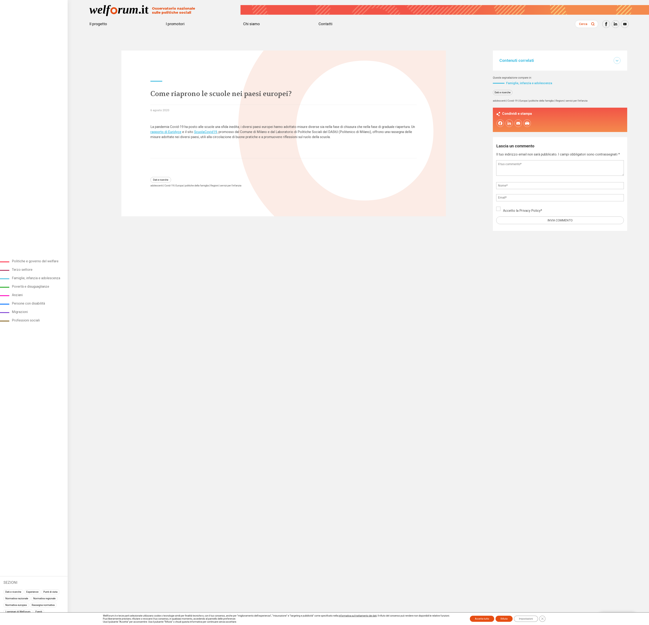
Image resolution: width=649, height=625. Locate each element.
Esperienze (32, 591)
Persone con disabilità (28, 303)
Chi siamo (251, 24)
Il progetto (98, 24)
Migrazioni (20, 312)
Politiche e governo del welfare (35, 261)
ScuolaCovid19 (205, 132)
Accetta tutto (482, 618)
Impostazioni (526, 618)
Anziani (17, 295)
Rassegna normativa (43, 605)
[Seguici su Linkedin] (615, 24)
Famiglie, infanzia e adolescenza (36, 278)
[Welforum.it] (34, 2)
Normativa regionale (44, 598)
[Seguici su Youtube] (625, 24)
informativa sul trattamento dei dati (358, 615)
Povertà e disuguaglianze (30, 286)
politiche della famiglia (197, 185)
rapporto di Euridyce (165, 132)
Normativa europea (16, 605)
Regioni (214, 185)
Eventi (38, 611)
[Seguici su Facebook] (606, 24)
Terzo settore (22, 270)
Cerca (583, 24)
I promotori (175, 24)
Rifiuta (504, 618)
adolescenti (156, 185)
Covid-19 (169, 185)
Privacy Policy (529, 210)
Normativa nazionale (16, 598)
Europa (179, 185)
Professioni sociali (26, 320)
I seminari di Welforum (17, 611)
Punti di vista (50, 591)
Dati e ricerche (13, 591)
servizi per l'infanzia (230, 185)
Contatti (325, 24)
